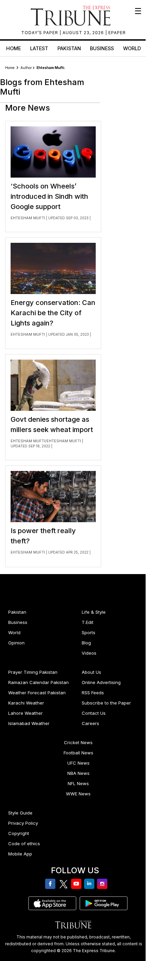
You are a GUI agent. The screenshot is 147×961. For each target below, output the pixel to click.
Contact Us (94, 713)
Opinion (16, 642)
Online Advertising (101, 682)
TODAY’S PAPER (40, 32)
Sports (88, 632)
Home (13, 48)
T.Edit (87, 622)
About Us (91, 672)
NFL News (78, 783)
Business (102, 48)
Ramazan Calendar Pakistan (38, 682)
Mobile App (20, 853)
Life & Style (94, 612)
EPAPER (117, 32)
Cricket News (78, 742)
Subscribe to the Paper (106, 703)
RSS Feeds (93, 692)
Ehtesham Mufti (28, 217)
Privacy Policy (23, 823)
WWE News (78, 793)
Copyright (18, 833)
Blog (86, 642)
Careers (90, 723)
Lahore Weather (25, 713)
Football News (78, 752)
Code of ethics (24, 843)
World (132, 48)
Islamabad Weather (29, 723)
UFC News (78, 763)
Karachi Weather (26, 703)
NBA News (78, 773)
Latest (39, 48)
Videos (89, 653)
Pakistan (69, 48)
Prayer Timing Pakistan (32, 672)
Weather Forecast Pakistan (37, 692)
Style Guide (20, 813)
